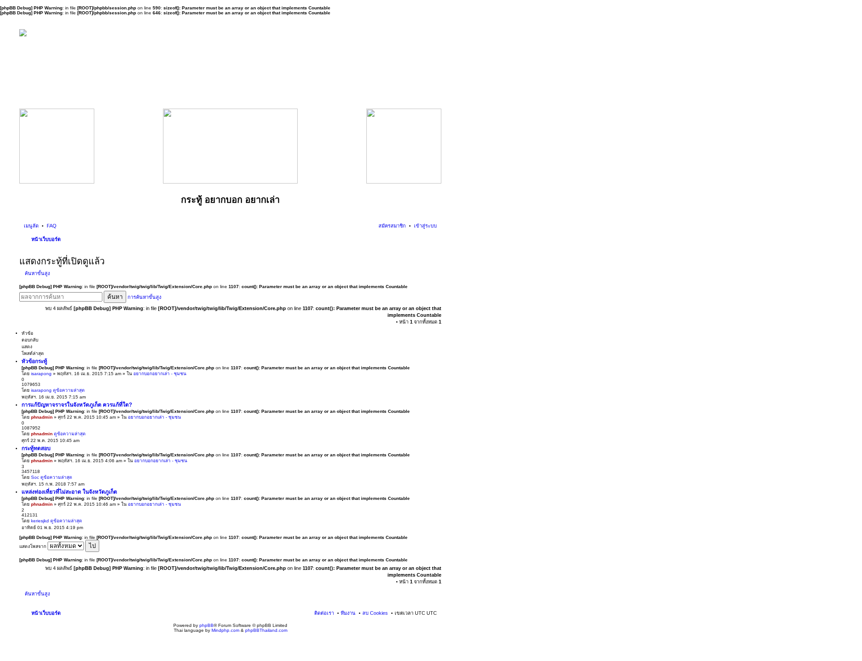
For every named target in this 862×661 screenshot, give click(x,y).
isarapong (41, 373)
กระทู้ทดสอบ (36, 448)
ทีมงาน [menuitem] (348, 613)
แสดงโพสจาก (33, 546)
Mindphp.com (225, 630)
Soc (35, 477)
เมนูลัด (31, 225)
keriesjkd (40, 520)
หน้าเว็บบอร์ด (46, 239)
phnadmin (42, 417)
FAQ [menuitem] (51, 225)
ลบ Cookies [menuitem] (375, 613)
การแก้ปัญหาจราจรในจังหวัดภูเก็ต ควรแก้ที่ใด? (77, 405)
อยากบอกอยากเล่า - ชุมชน (159, 373)
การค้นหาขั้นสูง (144, 297)
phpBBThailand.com (266, 630)
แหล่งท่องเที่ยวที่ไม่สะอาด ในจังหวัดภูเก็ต (69, 492)
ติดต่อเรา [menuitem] (324, 613)
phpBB (206, 625)
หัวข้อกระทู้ (34, 361)
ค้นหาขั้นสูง (37, 273)
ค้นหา (115, 296)
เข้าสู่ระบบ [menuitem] (425, 225)
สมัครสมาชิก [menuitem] (392, 225)
